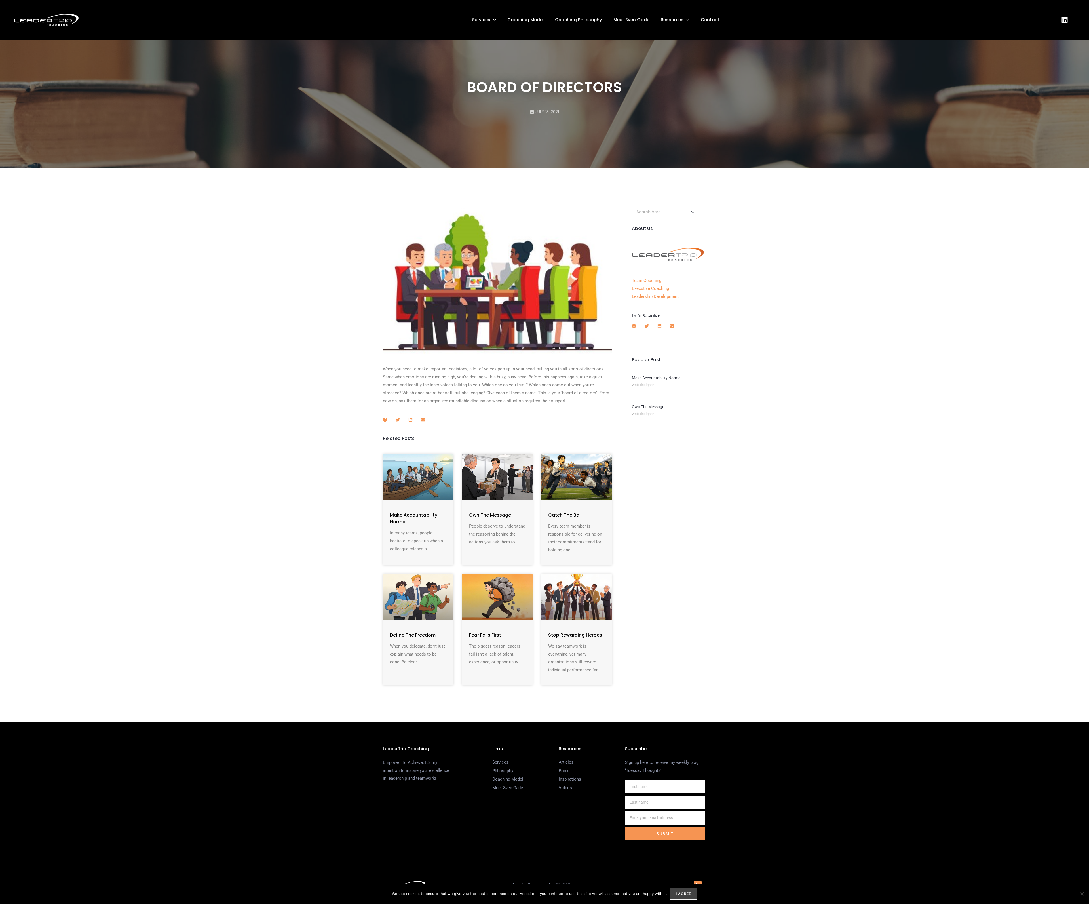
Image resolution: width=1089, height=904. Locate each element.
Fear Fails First (485, 635)
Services (481, 20)
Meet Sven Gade (631, 20)
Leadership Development (655, 296)
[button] (385, 419)
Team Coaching (646, 280)
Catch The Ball (565, 515)
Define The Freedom (413, 635)
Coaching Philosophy (578, 20)
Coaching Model (525, 20)
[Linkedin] (1064, 20)
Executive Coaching (650, 288)
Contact (710, 20)
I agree (683, 894)
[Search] (692, 212)
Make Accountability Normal (656, 378)
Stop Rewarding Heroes (575, 635)
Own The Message (490, 515)
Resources (672, 20)
